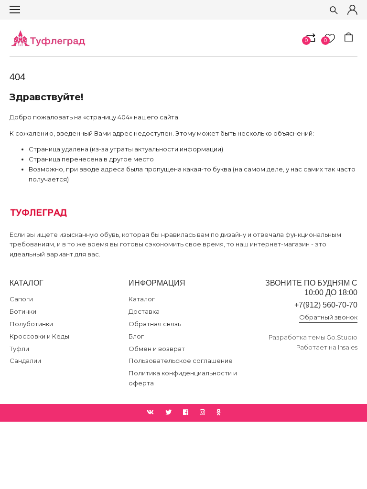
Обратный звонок (328, 317)
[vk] (150, 412)
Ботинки (23, 311)
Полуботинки (31, 324)
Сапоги (21, 299)
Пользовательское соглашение (181, 360)
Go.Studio (341, 337)
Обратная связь (155, 324)
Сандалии (25, 360)
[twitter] (168, 412)
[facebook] (185, 412)
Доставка (144, 311)
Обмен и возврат (157, 348)
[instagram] (202, 412)
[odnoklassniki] (218, 412)
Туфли (19, 348)
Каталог (142, 299)
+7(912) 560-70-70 (325, 305)
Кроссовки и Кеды (39, 336)
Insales (347, 347)
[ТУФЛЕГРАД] (48, 38)
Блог (136, 336)
